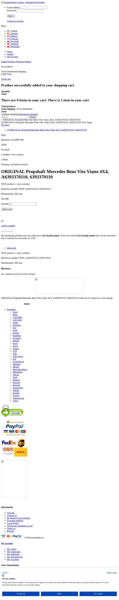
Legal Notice (13, 523)
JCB (15, 351)
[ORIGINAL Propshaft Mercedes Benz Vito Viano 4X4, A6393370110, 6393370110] (47, 130)
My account (12, 57)
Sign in (11, 16)
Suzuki (16, 393)
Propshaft (11, 309)
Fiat (14, 328)
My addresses (13, 554)
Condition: (6, 154)
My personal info (15, 557)
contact (10, 54)
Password (11, 10)
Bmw (15, 314)
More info (11, 248)
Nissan (16, 374)
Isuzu (15, 343)
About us (11, 528)
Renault (16, 385)
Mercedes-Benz (20, 369)
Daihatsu (17, 325)
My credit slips (13, 551)
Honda (16, 333)
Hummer (17, 335)
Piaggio (16, 380)
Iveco (15, 346)
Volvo (15, 401)
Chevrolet (17, 320)
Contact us (12, 515)
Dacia (15, 322)
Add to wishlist (8, 225)
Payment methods (15, 520)
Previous (5, 125)
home (9, 51)
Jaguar (16, 348)
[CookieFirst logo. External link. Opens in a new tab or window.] (3, 575)
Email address (13, 7)
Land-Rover (18, 361)
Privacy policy (112, 573)
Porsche (16, 382)
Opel (15, 377)
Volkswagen (18, 398)
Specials (11, 513)
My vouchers (13, 559)
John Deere (18, 356)
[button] (6, 572)
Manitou (16, 364)
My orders (11, 549)
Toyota (16, 395)
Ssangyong (18, 388)
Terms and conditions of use (20, 526)
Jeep (15, 354)
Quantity (5, 204)
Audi (15, 312)
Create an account (15, 21)
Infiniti (16, 341)
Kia (14, 359)
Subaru (16, 390)
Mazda (16, 367)
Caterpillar (17, 317)
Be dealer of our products (18, 518)
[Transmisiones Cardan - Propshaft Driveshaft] (23, 2)
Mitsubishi (17, 372)
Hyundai (17, 338)
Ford (15, 330)
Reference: (6, 140)
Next (3, 135)
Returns (10, 531)
